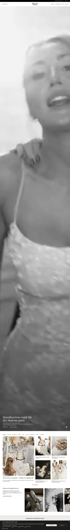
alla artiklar (35, 484)
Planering (32, 434)
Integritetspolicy (14, 525)
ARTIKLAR (5, 426)
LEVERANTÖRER (13, 426)
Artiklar (4, 434)
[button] (63, 513)
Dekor (19, 434)
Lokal (23, 434)
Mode (27, 434)
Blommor (14, 434)
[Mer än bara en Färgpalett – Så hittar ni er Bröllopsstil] (18, 459)
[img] (35, 4)
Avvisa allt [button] (62, 525)
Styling (37, 434)
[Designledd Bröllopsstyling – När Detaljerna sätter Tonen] (43, 471)
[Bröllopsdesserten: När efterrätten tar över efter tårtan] (59, 447)
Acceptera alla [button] (51, 525)
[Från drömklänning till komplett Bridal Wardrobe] (43, 447)
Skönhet (42, 434)
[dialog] (35, 525)
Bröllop (9, 434)
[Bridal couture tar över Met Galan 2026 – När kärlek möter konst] (59, 471)
